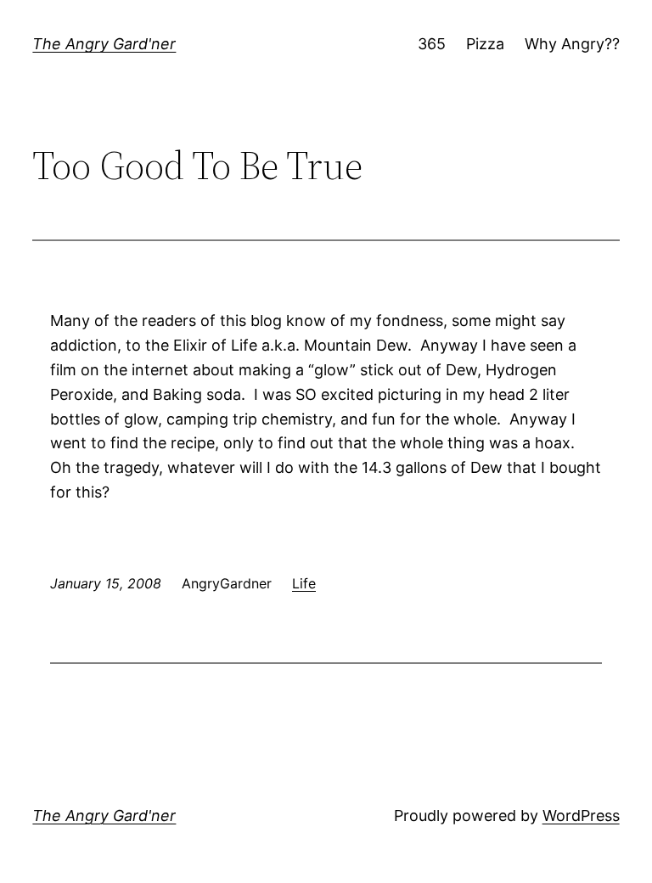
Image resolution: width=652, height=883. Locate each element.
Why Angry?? (572, 44)
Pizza (485, 44)
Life (304, 583)
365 (432, 44)
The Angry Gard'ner (104, 44)
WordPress (581, 815)
